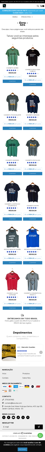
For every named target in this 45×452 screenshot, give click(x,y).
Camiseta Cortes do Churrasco (12, 204)
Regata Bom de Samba (12, 249)
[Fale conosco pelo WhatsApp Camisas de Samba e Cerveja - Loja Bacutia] (40, 435)
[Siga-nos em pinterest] (27, 417)
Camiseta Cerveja (32, 115)
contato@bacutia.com (13, 403)
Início (4, 374)
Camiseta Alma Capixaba (12, 294)
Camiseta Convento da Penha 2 (32, 294)
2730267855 (9, 400)
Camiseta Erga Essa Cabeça (32, 70)
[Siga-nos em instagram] (3, 417)
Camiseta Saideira (12, 160)
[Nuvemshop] (22, 434)
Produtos (26, 374)
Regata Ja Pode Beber (32, 249)
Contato (5, 378)
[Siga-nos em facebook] (8, 417)
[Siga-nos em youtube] (13, 417)
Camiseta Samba (12, 68)
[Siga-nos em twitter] (23, 417)
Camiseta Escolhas (32, 160)
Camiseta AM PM (33, 205)
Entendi (22, 449)
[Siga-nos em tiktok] (18, 417)
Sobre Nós (26, 378)
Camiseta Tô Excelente (12, 115)
